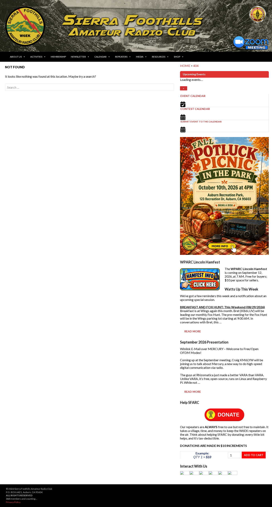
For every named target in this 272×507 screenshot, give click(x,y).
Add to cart (253, 455)
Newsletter (78, 56)
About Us (16, 56)
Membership (58, 56)
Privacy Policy (13, 502)
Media (139, 56)
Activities (36, 56)
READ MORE (192, 331)
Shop (177, 56)
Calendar (100, 56)
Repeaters (121, 56)
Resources (158, 56)
